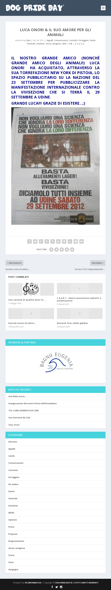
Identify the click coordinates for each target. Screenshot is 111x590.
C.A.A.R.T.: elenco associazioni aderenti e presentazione (79, 299)
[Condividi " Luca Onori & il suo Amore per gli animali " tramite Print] (81, 241)
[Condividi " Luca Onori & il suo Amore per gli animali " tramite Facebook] (29, 241)
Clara (28, 40)
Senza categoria (53, 43)
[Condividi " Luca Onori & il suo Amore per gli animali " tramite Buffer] (64, 241)
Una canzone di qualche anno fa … (27, 299)
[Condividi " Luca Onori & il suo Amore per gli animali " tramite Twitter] (35, 241)
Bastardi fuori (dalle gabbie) (72, 323)
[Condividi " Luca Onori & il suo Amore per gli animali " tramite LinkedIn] (58, 241)
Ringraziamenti (16, 541)
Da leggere (83, 40)
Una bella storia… (17, 396)
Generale (31, 43)
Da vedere (13, 484)
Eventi (92, 40)
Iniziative (40, 43)
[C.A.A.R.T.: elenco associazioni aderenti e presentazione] (80, 288)
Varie (64, 43)
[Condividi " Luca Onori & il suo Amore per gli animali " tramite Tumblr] (47, 241)
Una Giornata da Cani (19, 417)
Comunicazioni (61, 40)
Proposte (12, 534)
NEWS (11, 512)
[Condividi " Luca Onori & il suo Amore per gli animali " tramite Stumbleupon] (70, 241)
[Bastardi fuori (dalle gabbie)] (80, 313)
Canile (11, 456)
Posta (11, 526)
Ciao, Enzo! (14, 424)
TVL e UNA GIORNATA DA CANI (23, 410)
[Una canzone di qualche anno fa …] (31, 289)
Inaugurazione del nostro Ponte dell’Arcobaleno (32, 403)
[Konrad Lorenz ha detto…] (31, 313)
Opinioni (12, 519)
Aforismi (12, 441)
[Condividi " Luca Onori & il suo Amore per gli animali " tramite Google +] (41, 241)
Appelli (50, 40)
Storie (11, 555)
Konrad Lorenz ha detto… (22, 323)
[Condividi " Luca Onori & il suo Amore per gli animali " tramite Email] (76, 241)
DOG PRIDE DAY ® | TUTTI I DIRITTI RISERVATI (76, 582)
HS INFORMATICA (33, 582)
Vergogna (13, 569)
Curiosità (73, 40)
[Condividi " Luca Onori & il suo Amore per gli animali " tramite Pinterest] (53, 241)
